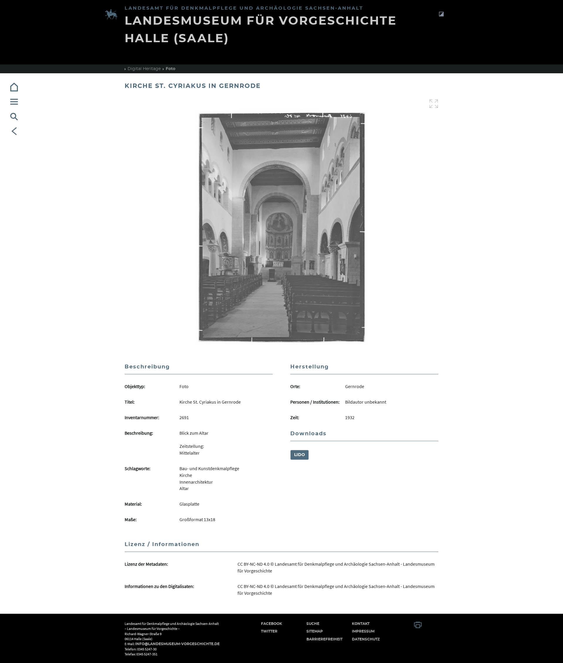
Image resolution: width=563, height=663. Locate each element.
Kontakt (360, 623)
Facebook (271, 623)
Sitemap (314, 631)
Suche (312, 623)
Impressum (363, 631)
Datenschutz (366, 639)
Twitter (269, 631)
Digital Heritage (144, 69)
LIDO (299, 455)
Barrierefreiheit (324, 639)
